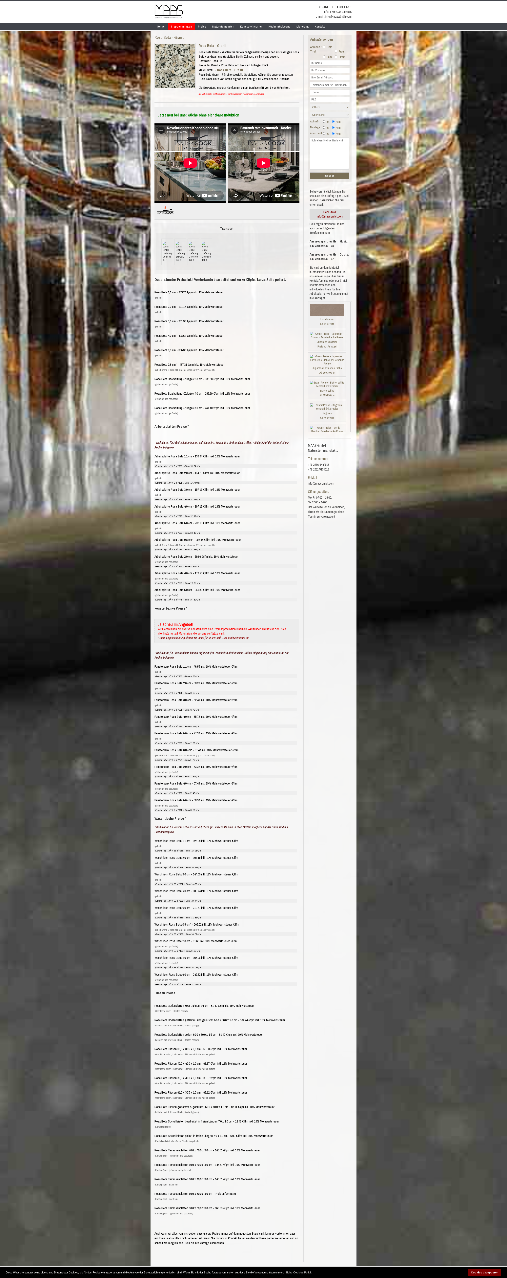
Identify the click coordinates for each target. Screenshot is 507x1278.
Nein (338, 122)
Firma (341, 57)
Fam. (329, 57)
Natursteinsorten (223, 26)
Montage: (315, 127)
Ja (327, 122)
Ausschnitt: (316, 133)
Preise (202, 26)
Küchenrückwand (280, 26)
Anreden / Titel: (316, 49)
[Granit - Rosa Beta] (175, 87)
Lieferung (302, 26)
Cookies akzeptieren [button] (484, 1272)
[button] (298, 1272)
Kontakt (320, 26)
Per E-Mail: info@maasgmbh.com (330, 214)
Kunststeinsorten (251, 26)
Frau (341, 51)
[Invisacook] (165, 215)
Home (161, 26)
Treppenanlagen (181, 26)
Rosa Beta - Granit (212, 45)
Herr (329, 47)
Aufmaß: (314, 121)
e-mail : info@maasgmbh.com (334, 16)
